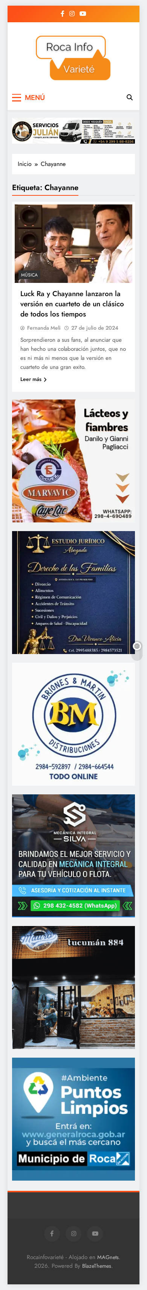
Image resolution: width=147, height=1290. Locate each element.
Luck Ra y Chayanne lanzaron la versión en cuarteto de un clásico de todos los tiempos (72, 304)
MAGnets (108, 1257)
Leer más (30, 379)
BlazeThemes (96, 1266)
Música (29, 275)
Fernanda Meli (44, 328)
